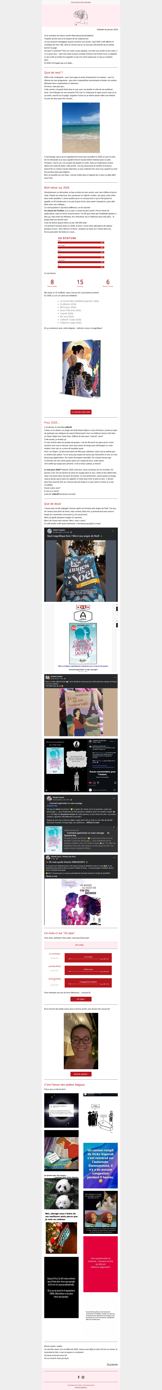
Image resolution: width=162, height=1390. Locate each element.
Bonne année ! (81, 1074)
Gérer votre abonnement (86, 1385)
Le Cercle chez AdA (81, 412)
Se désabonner (73, 1385)
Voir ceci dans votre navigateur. (81, 2)
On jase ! (81, 999)
